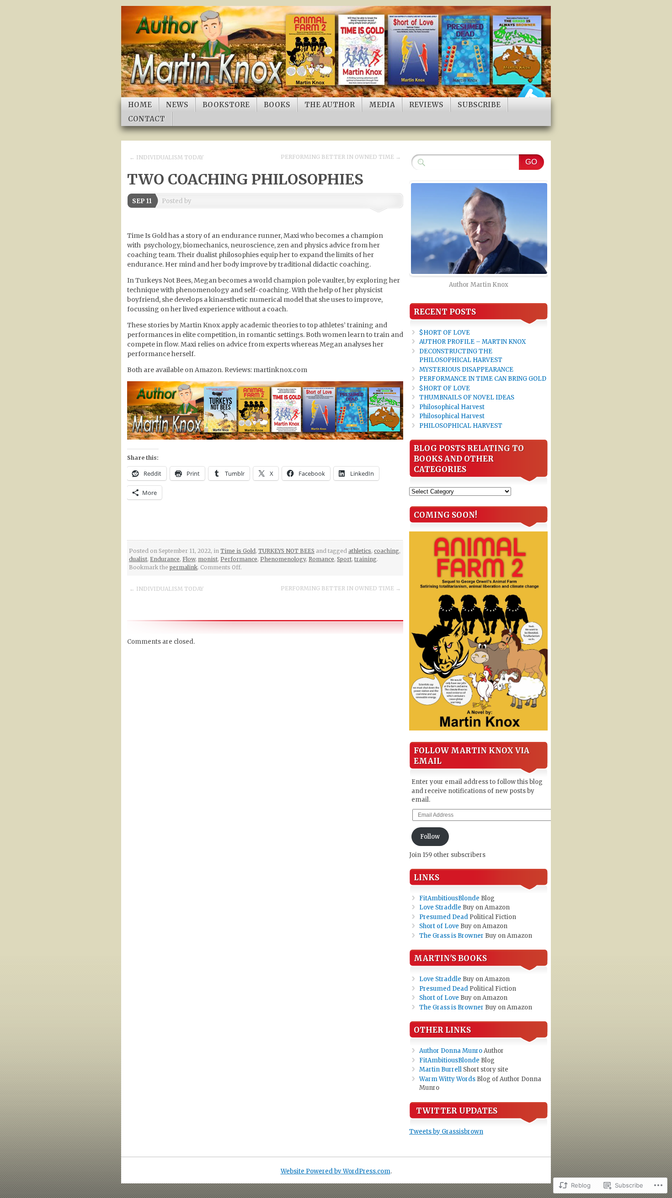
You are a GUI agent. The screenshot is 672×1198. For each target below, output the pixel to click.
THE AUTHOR (329, 104)
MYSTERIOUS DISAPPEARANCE (466, 369)
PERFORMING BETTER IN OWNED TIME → (341, 156)
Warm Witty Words (447, 1079)
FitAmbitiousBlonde (449, 898)
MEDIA (382, 104)
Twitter (531, 94)
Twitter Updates (456, 1111)
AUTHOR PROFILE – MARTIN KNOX (472, 342)
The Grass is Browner (451, 936)
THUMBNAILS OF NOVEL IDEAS (466, 397)
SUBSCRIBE (479, 104)
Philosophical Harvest (452, 407)
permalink (183, 567)
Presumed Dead (443, 917)
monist (208, 559)
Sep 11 (142, 201)
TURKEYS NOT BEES (286, 550)
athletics (359, 550)
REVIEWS (426, 104)
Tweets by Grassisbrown (446, 1131)
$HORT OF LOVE (444, 332)
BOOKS (277, 104)
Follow (430, 837)
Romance (321, 559)
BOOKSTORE (226, 104)
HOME (140, 104)
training (365, 559)
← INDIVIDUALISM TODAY (166, 157)
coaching (386, 550)
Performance (238, 559)
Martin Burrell (440, 1069)
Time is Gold (238, 550)
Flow (188, 559)
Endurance (165, 559)
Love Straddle (440, 907)
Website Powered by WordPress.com (335, 1171)
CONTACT (146, 119)
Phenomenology (283, 559)
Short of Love (439, 926)
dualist (138, 559)
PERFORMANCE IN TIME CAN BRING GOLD (482, 379)
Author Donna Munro (450, 1051)
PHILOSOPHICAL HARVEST (460, 426)
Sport (344, 559)
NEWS (177, 104)
